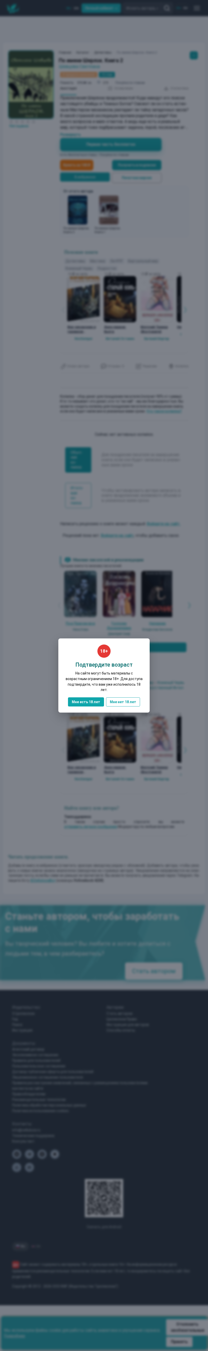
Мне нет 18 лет (123, 702)
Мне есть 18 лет (86, 702)
